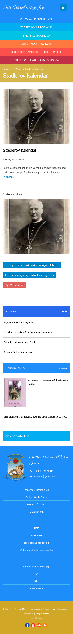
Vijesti (18, 68)
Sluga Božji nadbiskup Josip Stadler (36, 52)
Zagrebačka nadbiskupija (36, 542)
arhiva (62, 311)
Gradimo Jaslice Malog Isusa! (18, 352)
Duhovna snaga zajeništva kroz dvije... (29, 275)
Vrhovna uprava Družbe (36, 19)
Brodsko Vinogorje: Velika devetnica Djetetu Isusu (28, 332)
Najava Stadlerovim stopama (18, 322)
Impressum (28, 613)
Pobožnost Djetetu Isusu (36, 489)
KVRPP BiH (36, 535)
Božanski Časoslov (36, 504)
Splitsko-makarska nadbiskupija (36, 549)
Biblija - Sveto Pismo (36, 497)
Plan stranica (62, 609)
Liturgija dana (37, 511)
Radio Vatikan (37, 588)
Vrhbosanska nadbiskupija (36, 566)
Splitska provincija (36, 35)
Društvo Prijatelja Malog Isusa (36, 60)
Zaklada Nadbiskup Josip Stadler (20, 342)
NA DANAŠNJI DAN (17, 435)
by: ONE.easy (36, 618)
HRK (36, 528)
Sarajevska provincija (36, 43)
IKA (36, 573)
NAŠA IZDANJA (15, 367)
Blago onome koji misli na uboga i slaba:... (32, 265)
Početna (7, 68)
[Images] (36, 226)
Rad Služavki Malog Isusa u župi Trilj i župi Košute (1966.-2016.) (36, 416)
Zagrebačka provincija (36, 27)
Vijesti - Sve (16, 285)
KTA (36, 581)
